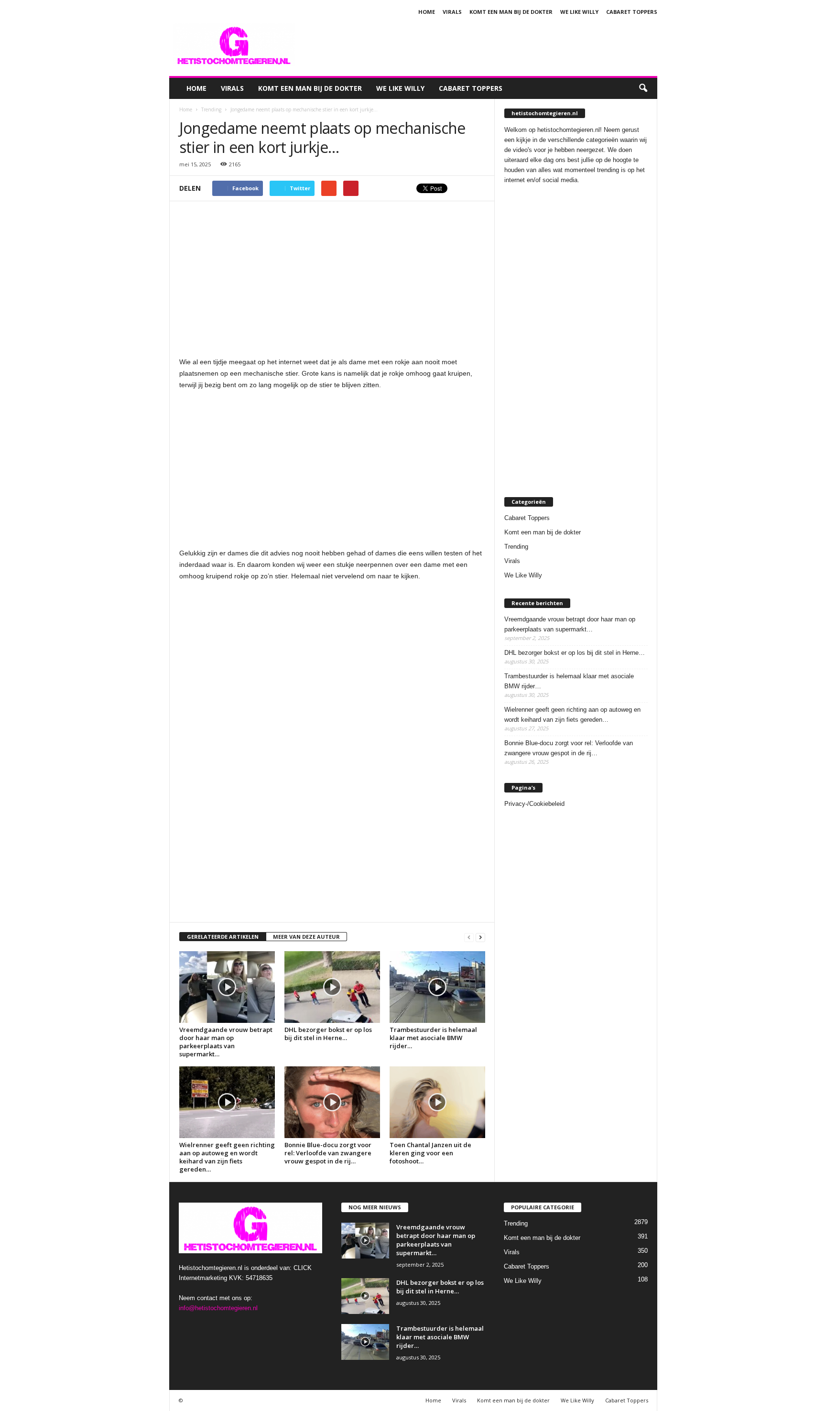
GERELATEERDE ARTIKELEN (223, 936)
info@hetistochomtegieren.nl (218, 1308)
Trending (516, 546)
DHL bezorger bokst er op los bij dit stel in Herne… (328, 1033)
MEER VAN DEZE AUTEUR (306, 936)
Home (426, 11)
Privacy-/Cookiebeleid (534, 803)
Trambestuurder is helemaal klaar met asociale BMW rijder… (433, 1037)
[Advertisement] (483, 44)
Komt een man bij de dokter (511, 11)
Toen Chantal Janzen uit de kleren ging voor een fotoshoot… (430, 1152)
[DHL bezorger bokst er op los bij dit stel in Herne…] (332, 987)
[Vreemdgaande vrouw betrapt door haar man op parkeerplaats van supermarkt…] (227, 987)
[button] (642, 88)
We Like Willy (579, 11)
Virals (452, 11)
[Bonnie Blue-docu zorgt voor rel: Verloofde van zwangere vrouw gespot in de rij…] (332, 1102)
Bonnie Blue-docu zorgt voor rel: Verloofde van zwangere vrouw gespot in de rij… (327, 1152)
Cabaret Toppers (631, 11)
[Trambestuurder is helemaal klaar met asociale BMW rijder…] (437, 987)
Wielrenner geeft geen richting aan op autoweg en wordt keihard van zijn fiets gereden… (227, 1156)
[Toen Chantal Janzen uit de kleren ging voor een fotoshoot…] (437, 1102)
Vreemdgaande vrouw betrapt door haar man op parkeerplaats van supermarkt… (225, 1041)
